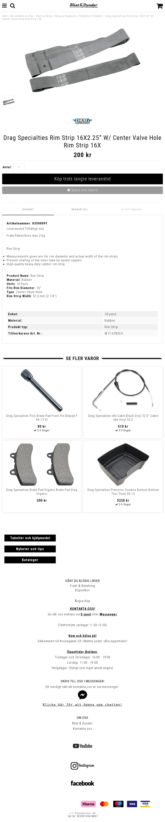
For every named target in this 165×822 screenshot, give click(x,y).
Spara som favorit (84, 190)
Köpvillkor (82, 590)
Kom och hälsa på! (83, 636)
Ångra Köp (82, 601)
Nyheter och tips (30, 549)
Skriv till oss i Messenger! (82, 681)
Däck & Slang (44, 16)
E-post (86, 614)
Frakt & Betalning (82, 586)
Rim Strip (111, 327)
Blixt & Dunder (82, 723)
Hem (5, 16)
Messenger (108, 614)
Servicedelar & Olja (21, 16)
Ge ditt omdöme (131, 209)
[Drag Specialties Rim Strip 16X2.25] (82, 91)
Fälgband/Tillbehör (91, 16)
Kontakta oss (82, 729)
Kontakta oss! (82, 609)
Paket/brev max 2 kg (30, 236)
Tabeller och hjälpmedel (30, 538)
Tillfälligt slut (34, 229)
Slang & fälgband (65, 16)
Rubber (110, 320)
